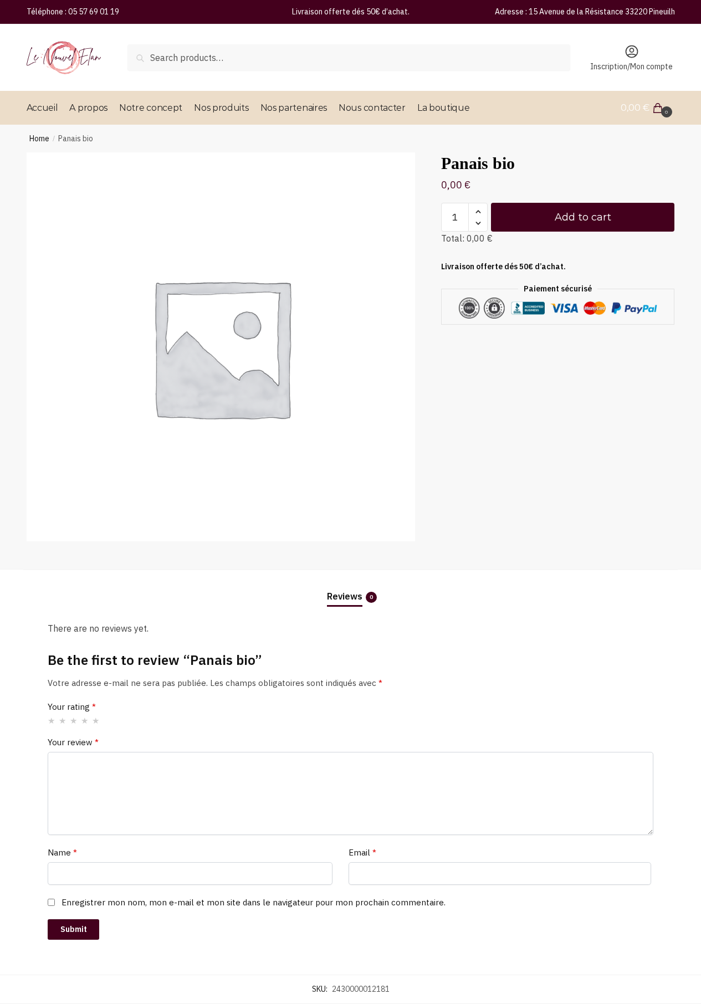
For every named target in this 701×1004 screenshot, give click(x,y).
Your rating (72, 706)
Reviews (344, 596)
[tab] (351, 587)
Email (362, 852)
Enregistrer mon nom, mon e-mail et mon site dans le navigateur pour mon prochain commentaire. (254, 902)
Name (62, 852)
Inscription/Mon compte (631, 66)
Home (39, 139)
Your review (73, 742)
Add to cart (583, 217)
